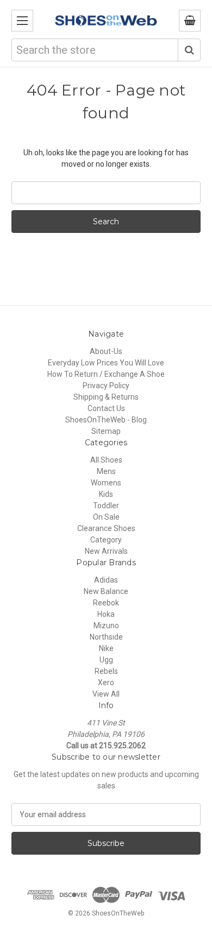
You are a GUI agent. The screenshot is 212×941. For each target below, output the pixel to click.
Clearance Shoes (106, 528)
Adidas (106, 580)
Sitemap (106, 431)
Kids (106, 494)
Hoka (106, 614)
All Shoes (106, 460)
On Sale (106, 517)
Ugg (106, 659)
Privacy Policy (106, 385)
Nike (106, 648)
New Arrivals (106, 551)
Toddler (106, 505)
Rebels (106, 671)
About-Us (106, 351)
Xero (106, 682)
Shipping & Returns (106, 397)
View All (106, 694)
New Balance (106, 591)
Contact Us (106, 408)
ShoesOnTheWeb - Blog (106, 419)
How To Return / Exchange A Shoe (106, 374)
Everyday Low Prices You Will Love (106, 362)
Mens (106, 471)
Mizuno (106, 625)
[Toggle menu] (22, 20)
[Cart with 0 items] (190, 20)
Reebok (106, 602)
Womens (106, 482)
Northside (106, 637)
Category (106, 539)
